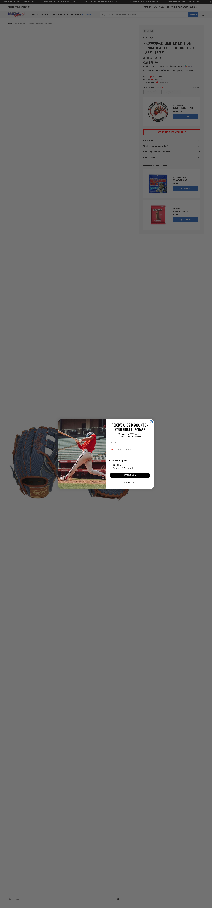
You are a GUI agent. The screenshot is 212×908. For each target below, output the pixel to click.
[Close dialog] (151, 421)
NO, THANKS (130, 483)
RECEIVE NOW (130, 475)
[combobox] (113, 449)
